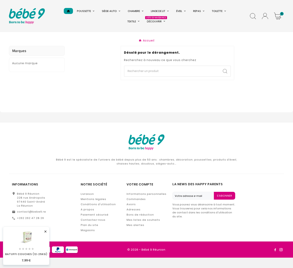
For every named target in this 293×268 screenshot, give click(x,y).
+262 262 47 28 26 (30, 218)
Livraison (87, 194)
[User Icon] (265, 16)
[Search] (225, 71)
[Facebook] (275, 250)
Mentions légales (93, 199)
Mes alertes (135, 225)
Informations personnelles (146, 194)
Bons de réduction (140, 215)
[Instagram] (281, 250)
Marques (19, 50)
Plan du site (89, 225)
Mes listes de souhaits (143, 220)
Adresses (134, 209)
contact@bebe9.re (31, 212)
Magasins (88, 230)
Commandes (136, 199)
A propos (87, 209)
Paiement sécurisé (94, 215)
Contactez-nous (93, 220)
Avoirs (131, 204)
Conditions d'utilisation (98, 204)
